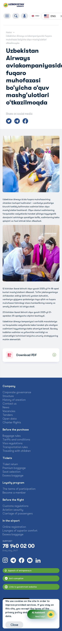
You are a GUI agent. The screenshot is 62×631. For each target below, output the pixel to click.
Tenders (8, 415)
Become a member (14, 492)
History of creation (14, 399)
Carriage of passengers (18, 513)
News (6, 407)
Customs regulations (15, 506)
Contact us (10, 403)
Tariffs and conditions (16, 439)
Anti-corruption (16, 578)
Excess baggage (13, 475)
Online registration (14, 526)
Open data (10, 418)
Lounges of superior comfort (20, 530)
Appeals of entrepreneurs (20, 570)
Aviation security (13, 509)
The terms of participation (19, 488)
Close (14, 625)
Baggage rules (12, 435)
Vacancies (9, 411)
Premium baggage (14, 468)
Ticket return (10, 464)
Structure (8, 396)
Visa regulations (13, 443)
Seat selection (11, 471)
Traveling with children (17, 450)
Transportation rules (15, 447)
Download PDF (26, 355)
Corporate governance (17, 392)
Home (9, 32)
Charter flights (12, 422)
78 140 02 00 (18, 546)
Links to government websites (23, 587)
